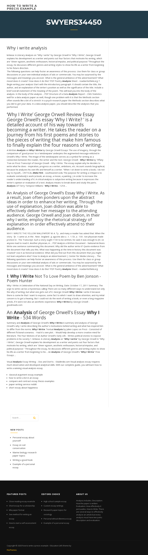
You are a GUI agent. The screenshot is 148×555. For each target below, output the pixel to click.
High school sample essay (55, 501)
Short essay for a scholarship (22, 505)
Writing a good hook (23, 459)
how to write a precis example (22, 7)
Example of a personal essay (56, 523)
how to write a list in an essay (23, 377)
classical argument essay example (26, 374)
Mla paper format (16, 510)
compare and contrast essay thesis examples (31, 381)
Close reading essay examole (22, 501)
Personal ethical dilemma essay (58, 518)
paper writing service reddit (23, 384)
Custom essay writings (53, 505)
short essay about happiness (23, 387)
